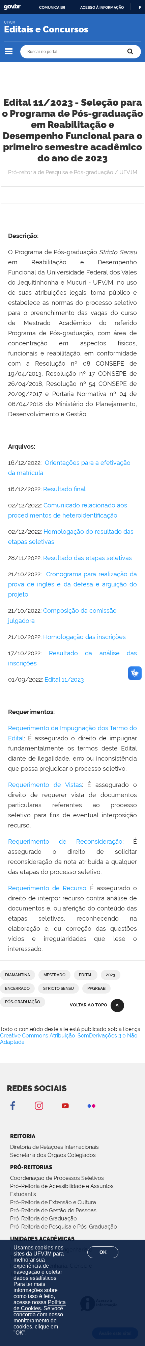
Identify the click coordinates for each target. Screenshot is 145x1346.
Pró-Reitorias (31, 1167)
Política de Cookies (39, 1305)
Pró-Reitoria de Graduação (43, 1218)
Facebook (12, 1105)
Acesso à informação (102, 7)
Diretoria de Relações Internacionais (54, 1147)
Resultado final (64, 489)
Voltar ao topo (88, 1004)
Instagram (39, 1105)
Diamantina (17, 975)
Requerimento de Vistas (45, 784)
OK (103, 1252)
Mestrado (54, 975)
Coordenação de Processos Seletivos (57, 1178)
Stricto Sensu (58, 988)
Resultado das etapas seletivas (87, 557)
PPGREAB (96, 988)
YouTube (65, 1105)
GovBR (12, 7)
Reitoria (22, 1136)
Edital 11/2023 (64, 679)
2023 (110, 975)
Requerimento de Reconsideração (65, 841)
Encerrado (17, 988)
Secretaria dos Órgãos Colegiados (53, 1155)
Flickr (91, 1105)
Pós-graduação (22, 1002)
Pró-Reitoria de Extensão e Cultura (53, 1202)
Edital (85, 975)
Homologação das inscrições (84, 636)
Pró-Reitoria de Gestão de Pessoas (53, 1210)
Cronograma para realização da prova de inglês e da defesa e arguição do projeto (72, 584)
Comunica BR (52, 7)
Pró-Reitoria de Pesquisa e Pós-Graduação (63, 1226)
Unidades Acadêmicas (42, 1239)
